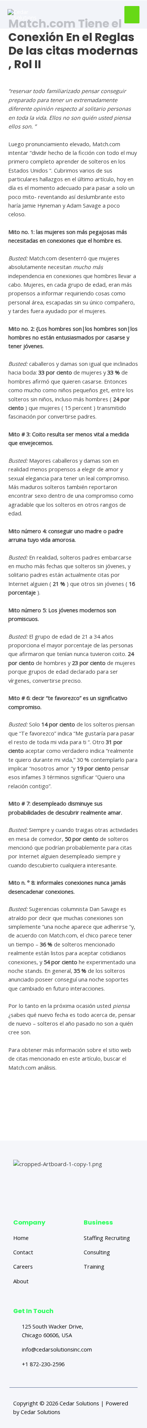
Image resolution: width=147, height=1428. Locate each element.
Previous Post (74, 1111)
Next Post (74, 1126)
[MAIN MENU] (131, 14)
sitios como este (29, 1085)
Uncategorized (27, 77)
